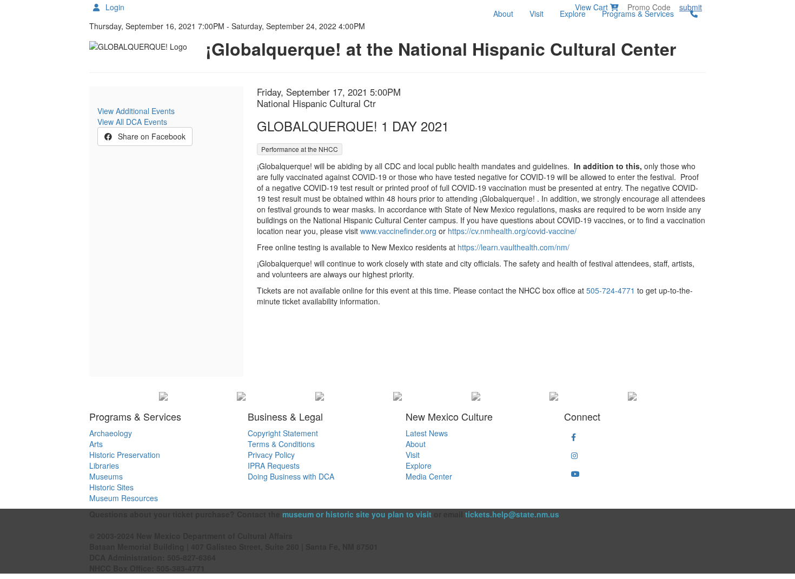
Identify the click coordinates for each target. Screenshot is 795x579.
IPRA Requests (274, 465)
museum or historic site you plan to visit (357, 514)
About (503, 13)
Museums (106, 476)
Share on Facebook (151, 136)
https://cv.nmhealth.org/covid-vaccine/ (512, 230)
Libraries (104, 465)
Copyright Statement (283, 433)
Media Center (429, 476)
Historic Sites (111, 487)
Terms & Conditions (281, 443)
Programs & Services (638, 13)
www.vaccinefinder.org (398, 230)
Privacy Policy (271, 454)
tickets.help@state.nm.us (512, 514)
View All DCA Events (132, 121)
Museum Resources (123, 498)
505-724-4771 (610, 290)
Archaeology (110, 433)
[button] (573, 437)
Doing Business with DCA (291, 476)
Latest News (427, 433)
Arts (96, 443)
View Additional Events (136, 110)
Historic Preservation (124, 454)
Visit (536, 13)
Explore (573, 13)
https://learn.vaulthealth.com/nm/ (513, 247)
